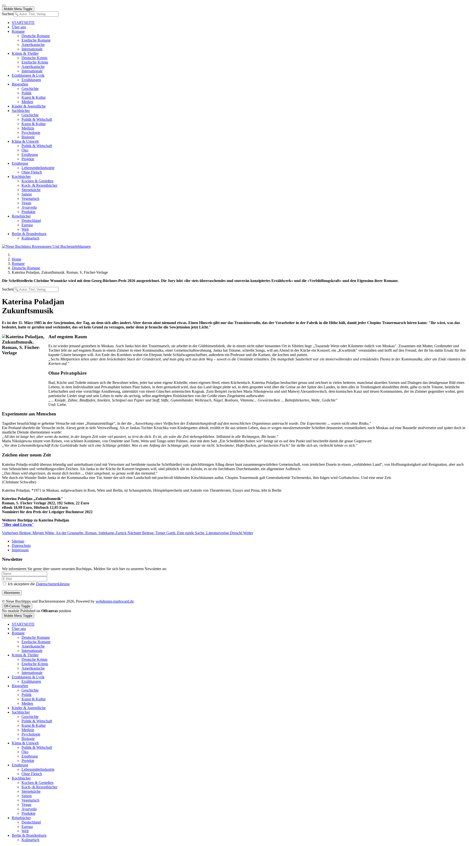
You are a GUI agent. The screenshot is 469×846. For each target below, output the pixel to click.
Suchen (7, 14)
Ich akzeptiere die (38, 584)
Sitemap (18, 541)
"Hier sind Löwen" (18, 524)
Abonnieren (12, 593)
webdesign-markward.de (115, 601)
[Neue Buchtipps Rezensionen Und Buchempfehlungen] (46, 246)
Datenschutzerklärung (53, 584)
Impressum (20, 550)
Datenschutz (21, 545)
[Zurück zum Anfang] (4, 5)
